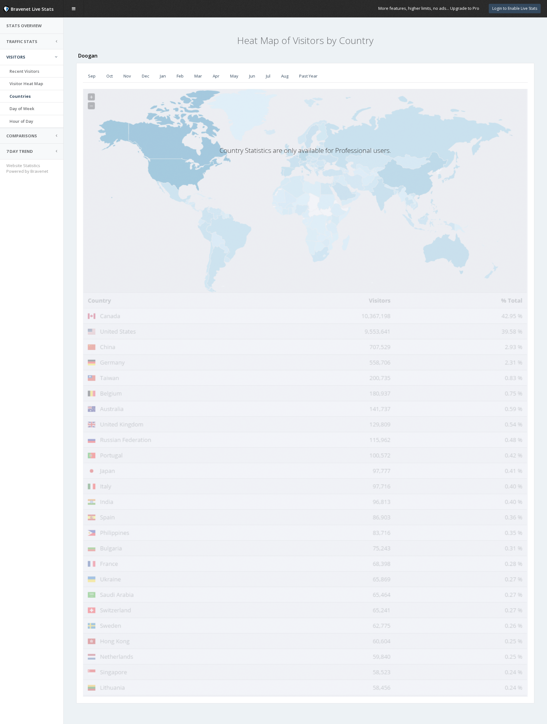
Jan (163, 76)
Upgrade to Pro (464, 8)
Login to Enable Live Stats (514, 8)
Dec (145, 76)
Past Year (308, 76)
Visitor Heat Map (26, 83)
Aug (284, 76)
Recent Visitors (24, 71)
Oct (109, 76)
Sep (92, 76)
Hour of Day (21, 121)
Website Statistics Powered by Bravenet (27, 168)
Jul (268, 76)
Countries (20, 96)
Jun (252, 76)
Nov (127, 76)
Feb (180, 76)
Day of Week (21, 108)
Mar (198, 76)
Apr (216, 76)
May (234, 76)
